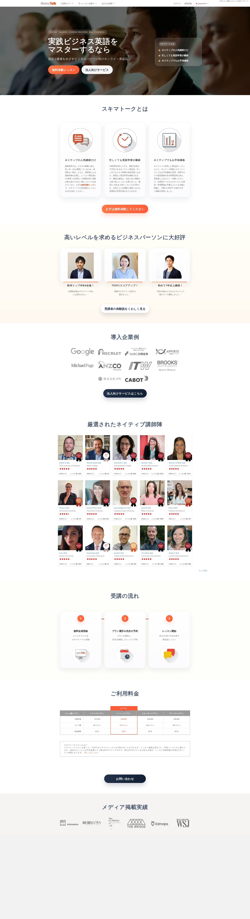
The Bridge (136, 823)
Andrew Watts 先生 (94, 463)
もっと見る (203, 570)
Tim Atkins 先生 (147, 553)
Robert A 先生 (64, 463)
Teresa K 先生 (64, 508)
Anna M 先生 (146, 508)
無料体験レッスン (64, 70)
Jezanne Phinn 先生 (94, 508)
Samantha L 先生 (120, 463)
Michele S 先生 (146, 463)
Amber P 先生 (174, 553)
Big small (114, 823)
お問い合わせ (125, 779)
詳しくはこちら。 (92, 752)
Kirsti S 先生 (173, 508)
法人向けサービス (97, 70)
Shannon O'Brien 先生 (177, 463)
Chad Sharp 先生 (93, 553)
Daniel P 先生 (119, 553)
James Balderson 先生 (122, 508)
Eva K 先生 (63, 553)
